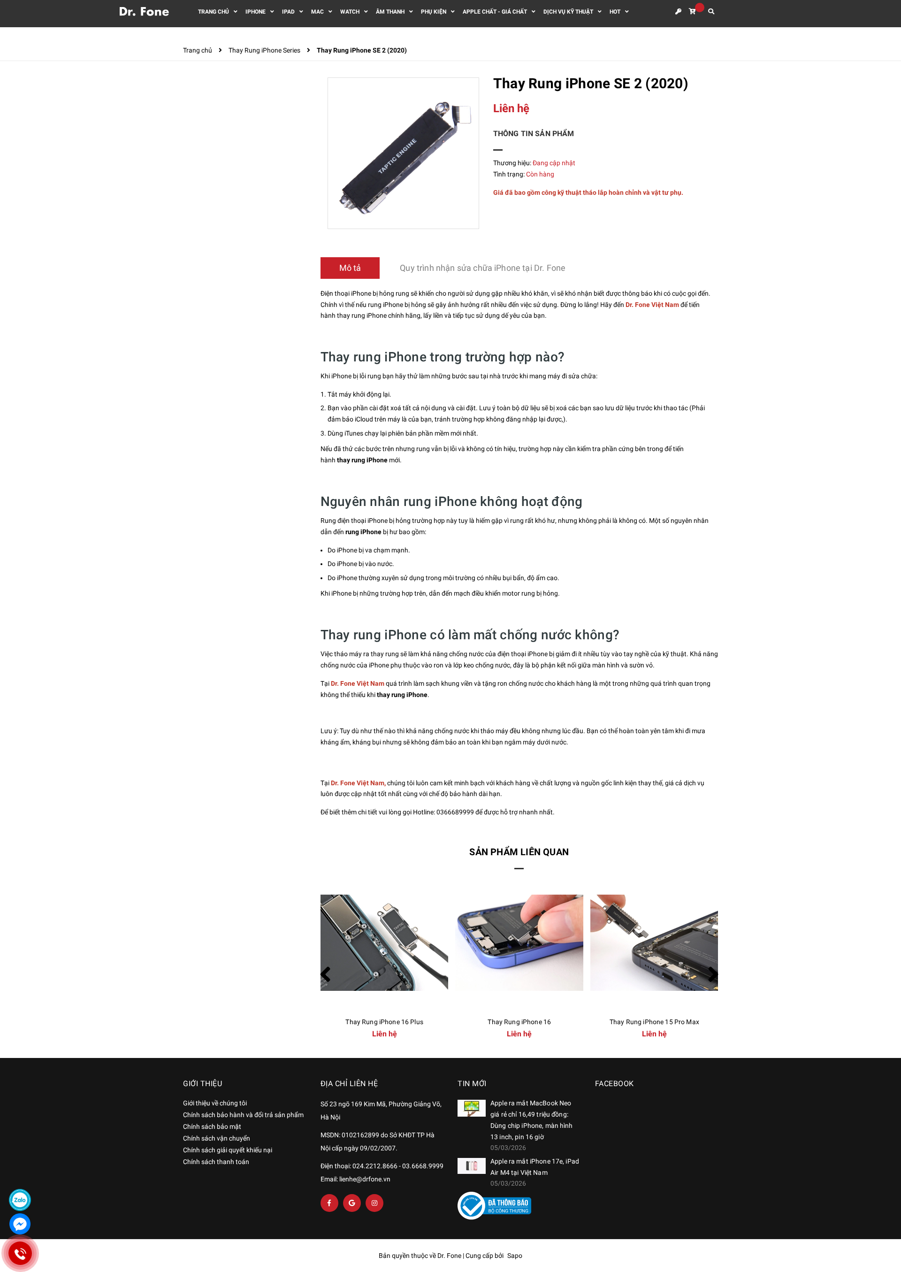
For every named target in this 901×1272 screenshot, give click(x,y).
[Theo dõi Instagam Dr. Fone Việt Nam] (374, 1203)
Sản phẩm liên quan (519, 852)
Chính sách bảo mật (212, 1126)
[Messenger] (20, 1223)
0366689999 (455, 812)
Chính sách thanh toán (216, 1161)
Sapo (514, 1255)
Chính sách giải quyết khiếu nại (227, 1150)
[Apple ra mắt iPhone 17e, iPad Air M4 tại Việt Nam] (472, 1166)
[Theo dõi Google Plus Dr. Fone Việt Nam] (352, 1203)
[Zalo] (20, 1200)
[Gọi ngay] (20, 1253)
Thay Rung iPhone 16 (519, 1022)
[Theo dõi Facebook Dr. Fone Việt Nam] (329, 1203)
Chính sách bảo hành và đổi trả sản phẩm (243, 1115)
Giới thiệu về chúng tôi (215, 1103)
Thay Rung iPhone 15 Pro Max (654, 1022)
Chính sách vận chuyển (216, 1138)
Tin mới (472, 1083)
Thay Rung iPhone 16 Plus (384, 1022)
